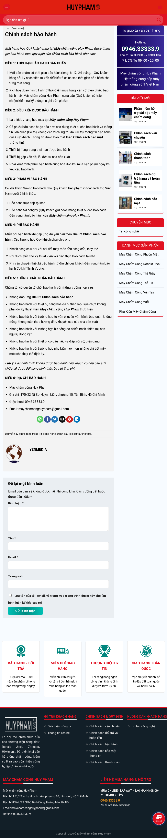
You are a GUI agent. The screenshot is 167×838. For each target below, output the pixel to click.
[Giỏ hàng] (160, 7)
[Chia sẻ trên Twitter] (54, 419)
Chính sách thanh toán (142, 156)
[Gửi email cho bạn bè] (62, 419)
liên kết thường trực (80, 433)
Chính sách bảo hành (103, 744)
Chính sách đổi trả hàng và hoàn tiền (147, 178)
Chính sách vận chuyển (145, 135)
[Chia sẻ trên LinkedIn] (77, 419)
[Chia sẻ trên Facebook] (47, 419)
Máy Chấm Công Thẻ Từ (136, 283)
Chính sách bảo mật (145, 201)
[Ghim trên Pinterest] (69, 419)
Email (13, 557)
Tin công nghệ (14, 28)
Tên (12, 538)
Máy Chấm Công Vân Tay (136, 292)
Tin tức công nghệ (143, 726)
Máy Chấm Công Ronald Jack (139, 264)
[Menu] (6, 7)
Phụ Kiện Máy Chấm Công (137, 311)
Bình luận (16, 503)
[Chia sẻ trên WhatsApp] (40, 419)
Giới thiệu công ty (59, 726)
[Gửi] (159, 20)
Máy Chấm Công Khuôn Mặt (138, 254)
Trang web (15, 576)
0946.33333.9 (140, 48)
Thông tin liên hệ (59, 733)
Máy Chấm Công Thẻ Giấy (137, 273)
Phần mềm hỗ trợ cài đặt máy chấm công (145, 113)
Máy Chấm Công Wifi (134, 302)
